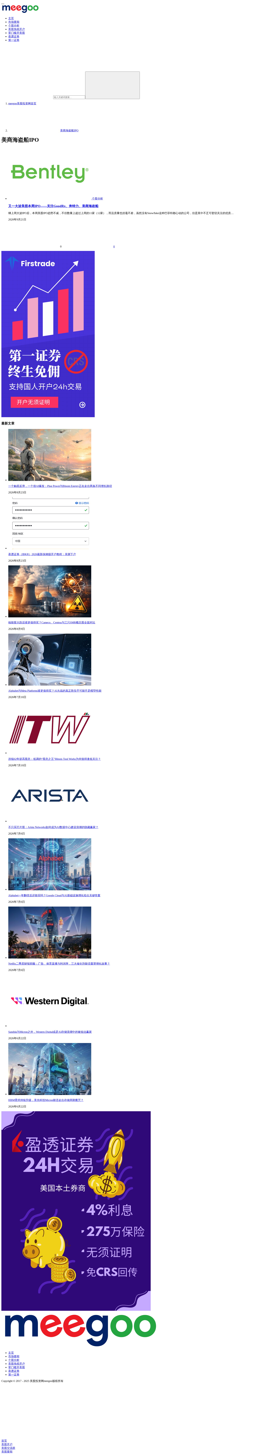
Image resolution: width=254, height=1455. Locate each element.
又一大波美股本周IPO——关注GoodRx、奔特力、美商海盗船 (53, 206)
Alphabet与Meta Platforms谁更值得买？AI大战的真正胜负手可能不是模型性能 (54, 690)
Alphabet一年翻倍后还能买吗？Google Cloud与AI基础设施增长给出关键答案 (54, 895)
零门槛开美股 (16, 32)
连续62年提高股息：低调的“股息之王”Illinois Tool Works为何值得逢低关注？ (54, 758)
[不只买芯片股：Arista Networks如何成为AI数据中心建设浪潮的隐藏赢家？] (49, 821)
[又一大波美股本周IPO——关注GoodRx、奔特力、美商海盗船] (50, 198)
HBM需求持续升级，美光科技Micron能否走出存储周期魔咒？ (45, 1100)
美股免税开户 (16, 29)
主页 (11, 18)
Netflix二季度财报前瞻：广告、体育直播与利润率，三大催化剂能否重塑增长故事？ (59, 963)
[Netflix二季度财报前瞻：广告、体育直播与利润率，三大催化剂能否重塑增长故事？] (49, 957)
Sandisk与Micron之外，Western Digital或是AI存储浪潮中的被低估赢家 (50, 1031)
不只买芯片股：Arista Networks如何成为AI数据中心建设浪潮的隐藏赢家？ (53, 827)
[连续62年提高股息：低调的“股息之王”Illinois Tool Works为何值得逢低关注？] (49, 752)
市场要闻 (13, 21)
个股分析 (13, 25)
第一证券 (13, 40)
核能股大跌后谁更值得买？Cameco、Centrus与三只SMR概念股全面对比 (51, 622)
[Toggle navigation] (2, 3)
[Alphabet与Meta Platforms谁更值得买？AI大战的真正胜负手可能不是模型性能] (49, 684)
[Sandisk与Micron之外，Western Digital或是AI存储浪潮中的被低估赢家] (49, 1025)
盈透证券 (13, 36)
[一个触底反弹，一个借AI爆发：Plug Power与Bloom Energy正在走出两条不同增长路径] (49, 479)
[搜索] (112, 85)
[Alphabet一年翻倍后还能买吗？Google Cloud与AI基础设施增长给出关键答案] (49, 889)
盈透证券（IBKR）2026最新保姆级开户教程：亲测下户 (42, 554)
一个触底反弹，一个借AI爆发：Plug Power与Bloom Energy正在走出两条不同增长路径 (60, 486)
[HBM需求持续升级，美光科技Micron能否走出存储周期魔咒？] (49, 1094)
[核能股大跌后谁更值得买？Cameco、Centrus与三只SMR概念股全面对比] (49, 616)
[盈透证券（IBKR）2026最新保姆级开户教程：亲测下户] (49, 548)
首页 (22, 103)
